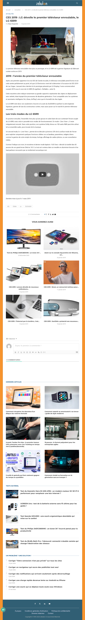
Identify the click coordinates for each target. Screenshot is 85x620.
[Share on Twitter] (50, 214)
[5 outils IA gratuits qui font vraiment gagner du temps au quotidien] (23, 461)
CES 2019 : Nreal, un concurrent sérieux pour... (61, 287)
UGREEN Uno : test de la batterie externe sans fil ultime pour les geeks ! (48, 505)
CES (8, 206)
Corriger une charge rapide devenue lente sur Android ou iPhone (37, 580)
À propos (18, 611)
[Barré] (24, 352)
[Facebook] (35, 604)
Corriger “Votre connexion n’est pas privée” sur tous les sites (35, 561)
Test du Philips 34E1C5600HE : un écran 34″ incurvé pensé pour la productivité (49, 530)
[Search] (77, 3)
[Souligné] (21, 352)
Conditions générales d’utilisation (36, 611)
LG (20, 206)
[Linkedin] (44, 604)
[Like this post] (46, 214)
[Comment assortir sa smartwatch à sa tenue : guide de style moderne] (62, 397)
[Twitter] (40, 604)
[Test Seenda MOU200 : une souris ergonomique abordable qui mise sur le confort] (12, 519)
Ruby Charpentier (13, 24)
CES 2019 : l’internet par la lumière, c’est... (23, 321)
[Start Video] (42, 174)
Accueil (8, 10)
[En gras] (15, 352)
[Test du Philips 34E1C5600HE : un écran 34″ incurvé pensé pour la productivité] (23, 238)
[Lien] (38, 352)
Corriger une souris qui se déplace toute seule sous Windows (35, 587)
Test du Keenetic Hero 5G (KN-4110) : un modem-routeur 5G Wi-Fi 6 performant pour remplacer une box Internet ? (49, 492)
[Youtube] (49, 604)
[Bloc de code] (35, 352)
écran (14, 206)
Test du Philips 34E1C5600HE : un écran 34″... (24, 253)
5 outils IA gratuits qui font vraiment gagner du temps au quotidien (22, 476)
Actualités (18, 10)
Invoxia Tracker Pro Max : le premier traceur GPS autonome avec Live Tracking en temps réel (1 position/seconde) (22, 444)
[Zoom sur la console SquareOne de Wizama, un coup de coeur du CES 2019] (61, 238)
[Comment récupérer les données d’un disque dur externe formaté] (23, 397)
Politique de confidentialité (61, 611)
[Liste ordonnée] (27, 352)
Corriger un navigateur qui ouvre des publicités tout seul (33, 567)
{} (41, 352)
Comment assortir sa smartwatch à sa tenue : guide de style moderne (61, 413)
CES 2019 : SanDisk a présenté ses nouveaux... (61, 321)
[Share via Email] (55, 214)
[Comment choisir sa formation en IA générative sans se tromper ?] (62, 461)
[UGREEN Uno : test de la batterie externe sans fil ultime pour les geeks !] (12, 507)
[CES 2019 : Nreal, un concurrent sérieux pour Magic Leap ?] (61, 272)
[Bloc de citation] (32, 352)
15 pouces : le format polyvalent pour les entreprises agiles (60, 443)
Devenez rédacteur (38, 613)
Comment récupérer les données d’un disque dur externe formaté (20, 413)
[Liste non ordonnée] (30, 352)
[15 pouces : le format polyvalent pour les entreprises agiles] (62, 428)
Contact (50, 613)
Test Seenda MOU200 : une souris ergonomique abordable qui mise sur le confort (47, 517)
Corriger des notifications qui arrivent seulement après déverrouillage (39, 574)
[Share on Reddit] (53, 214)
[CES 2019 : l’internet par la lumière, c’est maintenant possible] (23, 306)
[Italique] (18, 352)
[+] (44, 352)
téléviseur (28, 206)
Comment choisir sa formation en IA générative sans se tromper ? (58, 476)
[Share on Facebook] (48, 214)
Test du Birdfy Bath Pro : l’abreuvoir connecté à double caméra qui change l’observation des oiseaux (49, 542)
